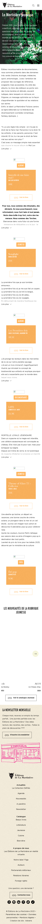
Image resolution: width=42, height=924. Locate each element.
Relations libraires (21, 875)
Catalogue (21, 817)
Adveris (28, 921)
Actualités (21, 785)
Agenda (21, 793)
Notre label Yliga (21, 860)
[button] (35, 654)
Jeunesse (21, 830)
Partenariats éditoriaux (21, 870)
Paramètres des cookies (16, 914)
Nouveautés (21, 799)
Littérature (21, 825)
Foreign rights (21, 881)
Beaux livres (21, 820)
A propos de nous (21, 848)
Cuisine (21, 836)
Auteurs (21, 865)
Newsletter (21, 809)
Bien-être (21, 841)
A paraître (21, 804)
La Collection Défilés (21, 788)
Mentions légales (27, 917)
